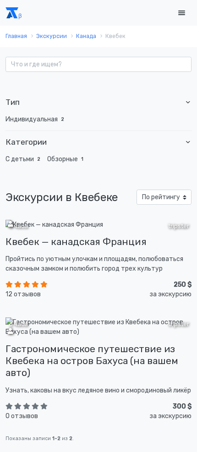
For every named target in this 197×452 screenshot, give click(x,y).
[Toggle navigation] (181, 13)
